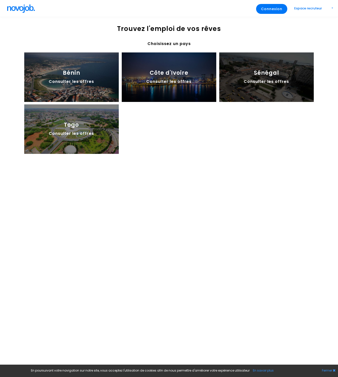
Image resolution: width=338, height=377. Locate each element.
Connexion (271, 8)
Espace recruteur (308, 8)
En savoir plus (263, 370)
